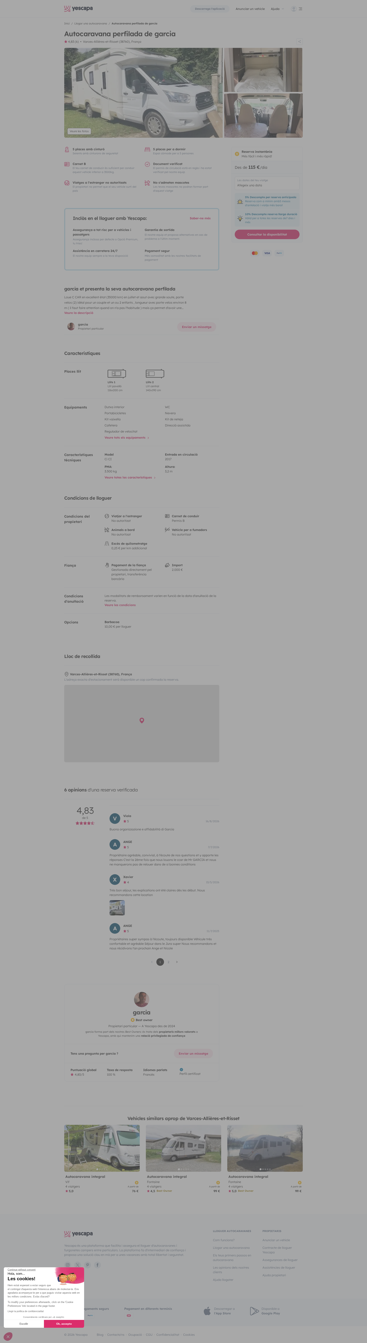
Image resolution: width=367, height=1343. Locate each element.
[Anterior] (68, 1148)
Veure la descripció (78, 313)
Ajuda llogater (223, 1280)
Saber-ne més (200, 218)
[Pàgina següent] (177, 962)
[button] (8, 1336)
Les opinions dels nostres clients (231, 1270)
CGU (149, 1335)
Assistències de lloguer (278, 1267)
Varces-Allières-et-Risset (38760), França (112, 41)
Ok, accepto (64, 1323)
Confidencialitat (167, 1335)
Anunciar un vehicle (250, 9)
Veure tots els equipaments (125, 437)
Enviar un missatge (196, 327)
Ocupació (135, 1335)
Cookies (189, 1335)
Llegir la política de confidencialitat (26, 1311)
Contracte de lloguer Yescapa (277, 1250)
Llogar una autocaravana (231, 1248)
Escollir (23, 1323)
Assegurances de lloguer (280, 1260)
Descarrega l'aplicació (210, 8)
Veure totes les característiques (129, 477)
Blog (100, 1335)
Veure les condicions (120, 605)
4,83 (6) (73, 41)
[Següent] (135, 1148)
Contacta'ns (115, 1335)
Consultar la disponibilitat (267, 234)
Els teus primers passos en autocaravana (232, 1257)
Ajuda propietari (274, 1275)
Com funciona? (224, 1240)
